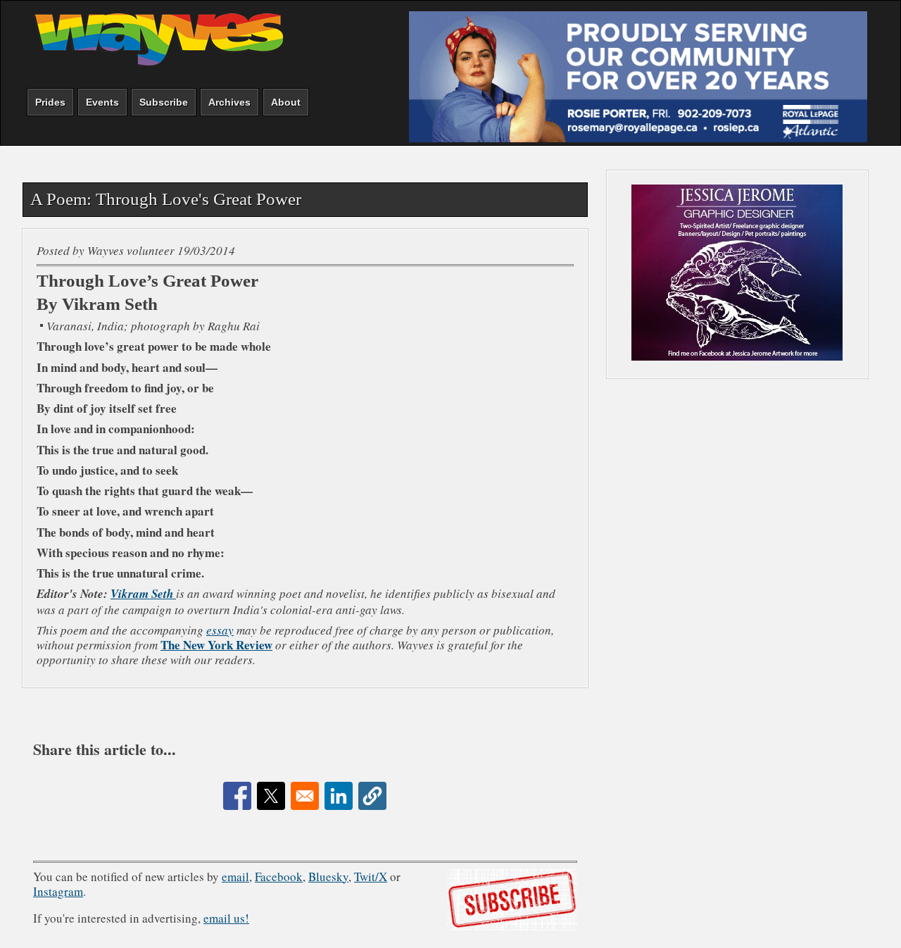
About (286, 102)
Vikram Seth (143, 593)
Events (102, 102)
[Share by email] (305, 796)
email (235, 876)
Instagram (58, 891)
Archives (229, 102)
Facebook (279, 876)
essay (220, 630)
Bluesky (328, 876)
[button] (372, 796)
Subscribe (163, 102)
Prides (50, 102)
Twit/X (370, 876)
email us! (226, 918)
